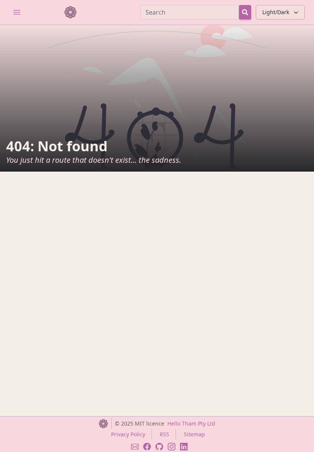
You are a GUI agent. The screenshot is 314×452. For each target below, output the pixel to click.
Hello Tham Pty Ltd (191, 423)
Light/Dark (275, 12)
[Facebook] (147, 446)
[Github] (159, 446)
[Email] (135, 446)
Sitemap (194, 434)
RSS (164, 434)
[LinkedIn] (184, 446)
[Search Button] (245, 12)
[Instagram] (171, 446)
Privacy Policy (128, 434)
